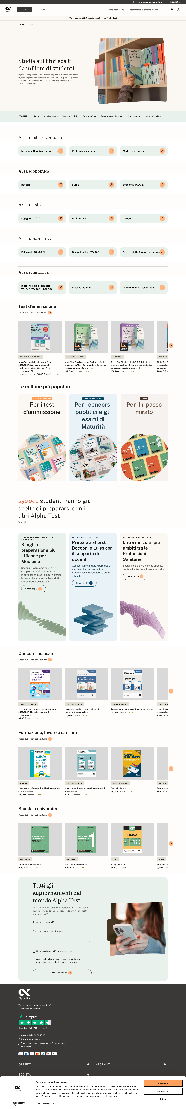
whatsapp (35, 1039)
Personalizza (162, 1091)
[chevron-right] (171, 345)
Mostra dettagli (43, 1103)
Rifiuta (163, 1099)
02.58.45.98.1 (40, 1035)
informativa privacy (65, 951)
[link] (178, 9)
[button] (172, 10)
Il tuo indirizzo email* (43, 922)
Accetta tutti (163, 1083)
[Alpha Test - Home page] (8, 9)
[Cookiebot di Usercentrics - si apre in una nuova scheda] (18, 1104)
